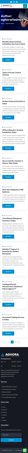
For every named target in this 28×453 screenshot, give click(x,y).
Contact (4, 420)
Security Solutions (8, 39)
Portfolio (4, 415)
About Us (4, 409)
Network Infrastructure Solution (10, 394)
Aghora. (13, 450)
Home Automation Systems (9, 389)
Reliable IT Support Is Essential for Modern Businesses (10, 251)
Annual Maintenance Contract (9, 386)
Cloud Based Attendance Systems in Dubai (12, 219)
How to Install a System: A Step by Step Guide (12, 162)
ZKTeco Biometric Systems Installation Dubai (12, 131)
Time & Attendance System (9, 397)
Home (2, 23)
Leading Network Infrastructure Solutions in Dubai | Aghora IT (12, 286)
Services (4, 412)
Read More (8, 59)
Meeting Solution (6, 392)
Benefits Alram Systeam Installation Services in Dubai (13, 43)
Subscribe (11, 440)
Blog (3, 417)
